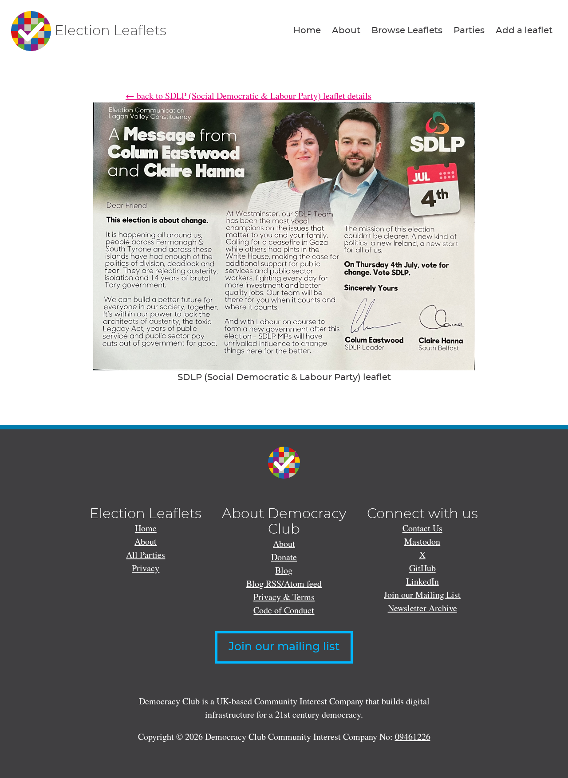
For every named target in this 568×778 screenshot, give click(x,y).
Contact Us (422, 528)
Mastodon (422, 541)
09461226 (412, 737)
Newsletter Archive (422, 608)
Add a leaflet (524, 30)
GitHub (422, 568)
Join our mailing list (284, 646)
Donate (284, 557)
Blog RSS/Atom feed (284, 583)
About (346, 30)
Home (307, 30)
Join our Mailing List (422, 595)
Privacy (145, 568)
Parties (469, 30)
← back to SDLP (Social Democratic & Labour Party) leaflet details (248, 96)
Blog (283, 570)
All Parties (145, 555)
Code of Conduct (283, 610)
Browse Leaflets (406, 30)
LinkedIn (422, 581)
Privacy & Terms (284, 597)
